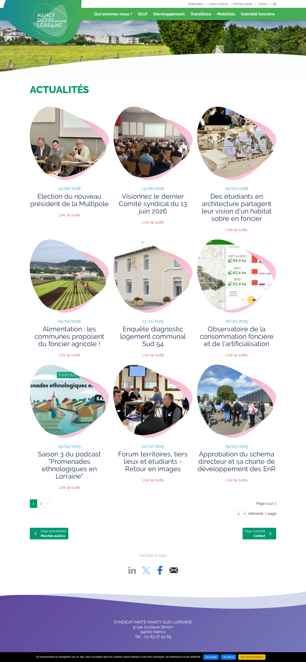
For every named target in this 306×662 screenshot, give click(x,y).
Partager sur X (146, 570)
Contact (263, 4)
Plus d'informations (251, 657)
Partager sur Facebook (160, 570)
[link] (48, 503)
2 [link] (41, 503)
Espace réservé (218, 4)
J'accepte (211, 657)
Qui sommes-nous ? (113, 14)
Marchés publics (243, 4)
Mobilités (226, 14)
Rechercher (274, 4)
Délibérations (196, 4)
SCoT (143, 14)
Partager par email (173, 570)
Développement (169, 14)
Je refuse (228, 657)
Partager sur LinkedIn (132, 570)
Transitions (200, 14)
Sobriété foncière (258, 14)
